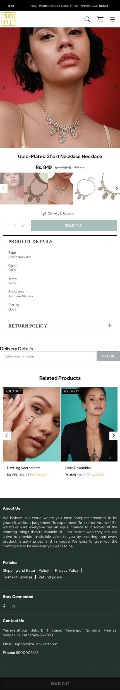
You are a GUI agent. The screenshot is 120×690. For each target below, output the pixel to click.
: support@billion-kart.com (35, 644)
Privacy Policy (67, 570)
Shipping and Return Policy (26, 570)
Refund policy (50, 577)
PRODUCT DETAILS (30, 241)
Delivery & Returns (60, 213)
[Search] (87, 19)
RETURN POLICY (27, 326)
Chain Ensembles (78, 468)
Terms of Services (17, 577)
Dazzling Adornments (23, 468)
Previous (4, 87)
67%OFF (40, 475)
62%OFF (98, 475)
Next (116, 87)
